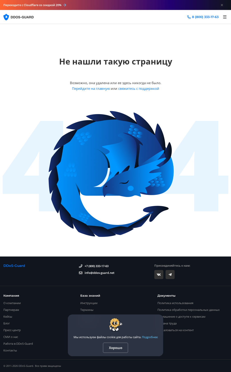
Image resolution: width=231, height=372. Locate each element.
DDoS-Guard (14, 265)
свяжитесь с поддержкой (138, 88)
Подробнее (150, 337)
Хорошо (115, 347)
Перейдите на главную (91, 88)
